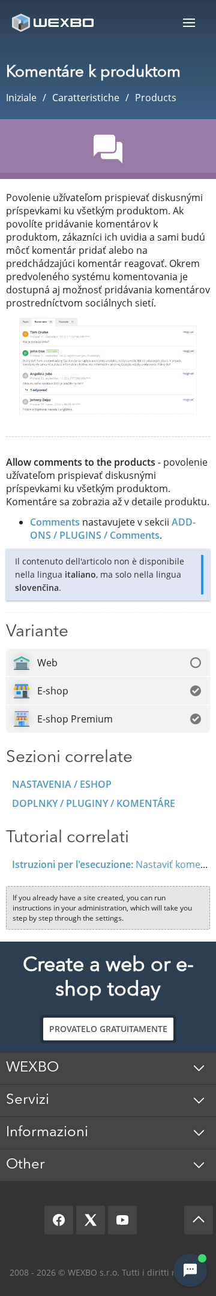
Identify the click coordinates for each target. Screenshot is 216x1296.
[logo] (54, 22)
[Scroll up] (198, 1220)
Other (25, 1165)
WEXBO (32, 1068)
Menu (189, 22)
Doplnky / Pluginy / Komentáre (93, 803)
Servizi (27, 1100)
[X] (90, 1220)
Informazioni (47, 1132)
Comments (55, 522)
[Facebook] (58, 1220)
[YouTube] (122, 1220)
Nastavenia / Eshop (62, 784)
